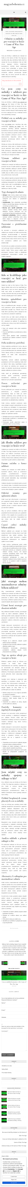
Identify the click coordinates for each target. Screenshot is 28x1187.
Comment (4, 1031)
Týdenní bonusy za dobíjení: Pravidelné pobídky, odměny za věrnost (14, 1119)
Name (3, 1003)
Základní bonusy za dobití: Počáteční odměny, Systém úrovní (14, 1113)
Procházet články (6, 1072)
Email (3, 1010)
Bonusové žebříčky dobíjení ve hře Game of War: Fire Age (14, 1134)
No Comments (14, 928)
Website (3, 1017)
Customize (14, 1176)
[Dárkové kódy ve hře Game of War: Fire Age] (4, 963)
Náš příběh (5, 1069)
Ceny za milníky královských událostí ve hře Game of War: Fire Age (14, 33)
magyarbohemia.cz (14, 4)
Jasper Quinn (18, 50)
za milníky (8, 124)
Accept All (14, 1182)
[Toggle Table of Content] (19, 84)
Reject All (13, 1179)
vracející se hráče (15, 126)
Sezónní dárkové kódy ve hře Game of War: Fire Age (14, 1106)
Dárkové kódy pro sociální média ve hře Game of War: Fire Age (14, 1099)
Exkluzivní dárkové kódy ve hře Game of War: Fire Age (14, 1092)
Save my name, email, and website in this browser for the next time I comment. (12, 1027)
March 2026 (5, 1156)
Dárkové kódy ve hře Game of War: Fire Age (14, 1145)
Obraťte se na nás (7, 1065)
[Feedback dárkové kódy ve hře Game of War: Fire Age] (23, 963)
